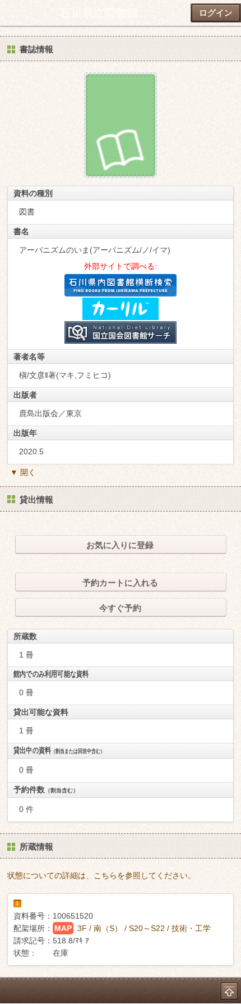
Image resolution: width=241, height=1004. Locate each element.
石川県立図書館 (98, 13)
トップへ (229, 991)
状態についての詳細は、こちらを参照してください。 (101, 875)
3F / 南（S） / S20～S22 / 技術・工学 (144, 928)
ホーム (11, 12)
